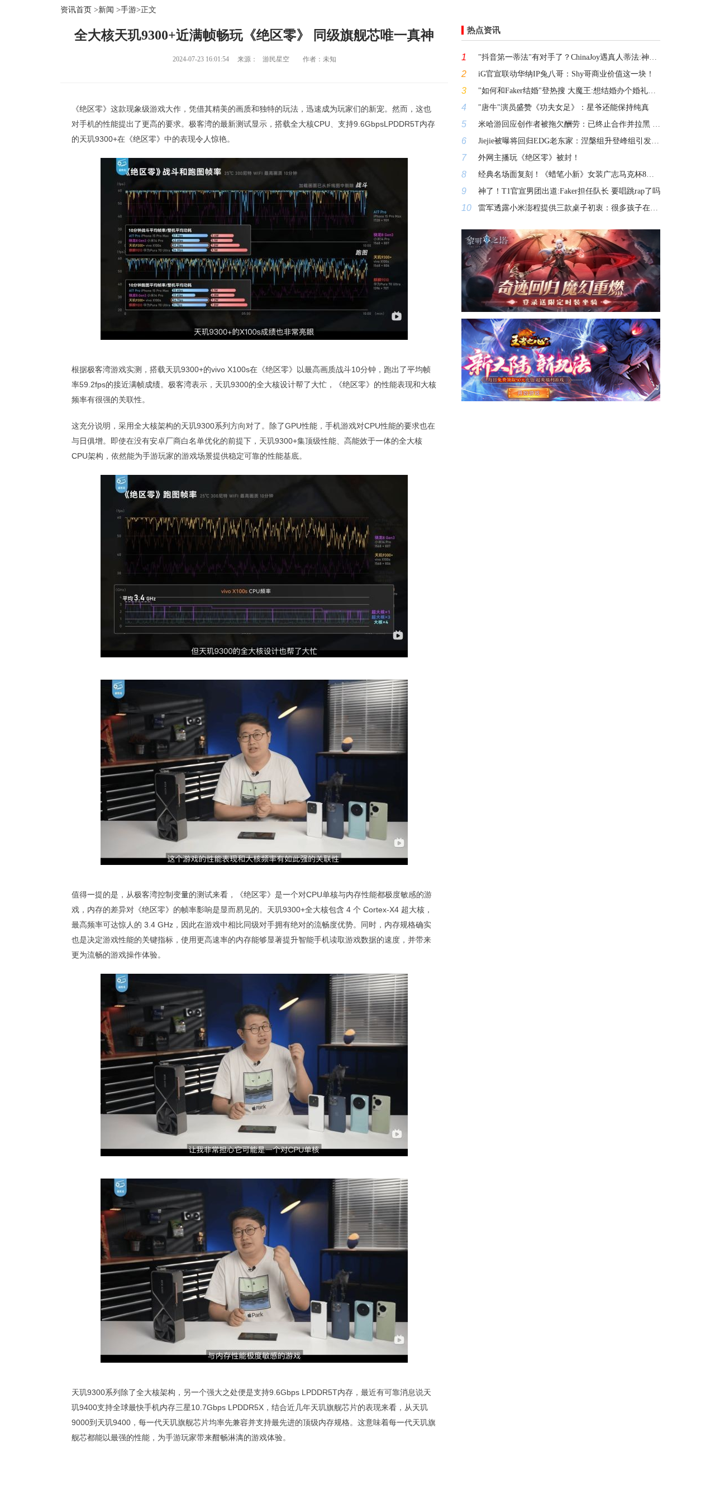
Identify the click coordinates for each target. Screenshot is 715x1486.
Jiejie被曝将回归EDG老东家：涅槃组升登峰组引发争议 (569, 141)
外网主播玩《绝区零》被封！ (529, 157)
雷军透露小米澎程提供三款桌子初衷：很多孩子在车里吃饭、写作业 (569, 208)
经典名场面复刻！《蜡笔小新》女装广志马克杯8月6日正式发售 (569, 174)
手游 (128, 10)
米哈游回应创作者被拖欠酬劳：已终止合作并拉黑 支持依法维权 (569, 124)
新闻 (106, 10)
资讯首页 (76, 10)
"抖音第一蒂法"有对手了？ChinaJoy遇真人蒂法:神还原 (569, 57)
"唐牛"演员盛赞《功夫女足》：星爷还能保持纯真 (563, 107)
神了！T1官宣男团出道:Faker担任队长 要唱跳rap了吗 (569, 191)
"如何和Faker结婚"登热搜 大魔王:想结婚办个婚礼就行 (569, 90)
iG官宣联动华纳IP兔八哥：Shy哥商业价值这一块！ (566, 74)
